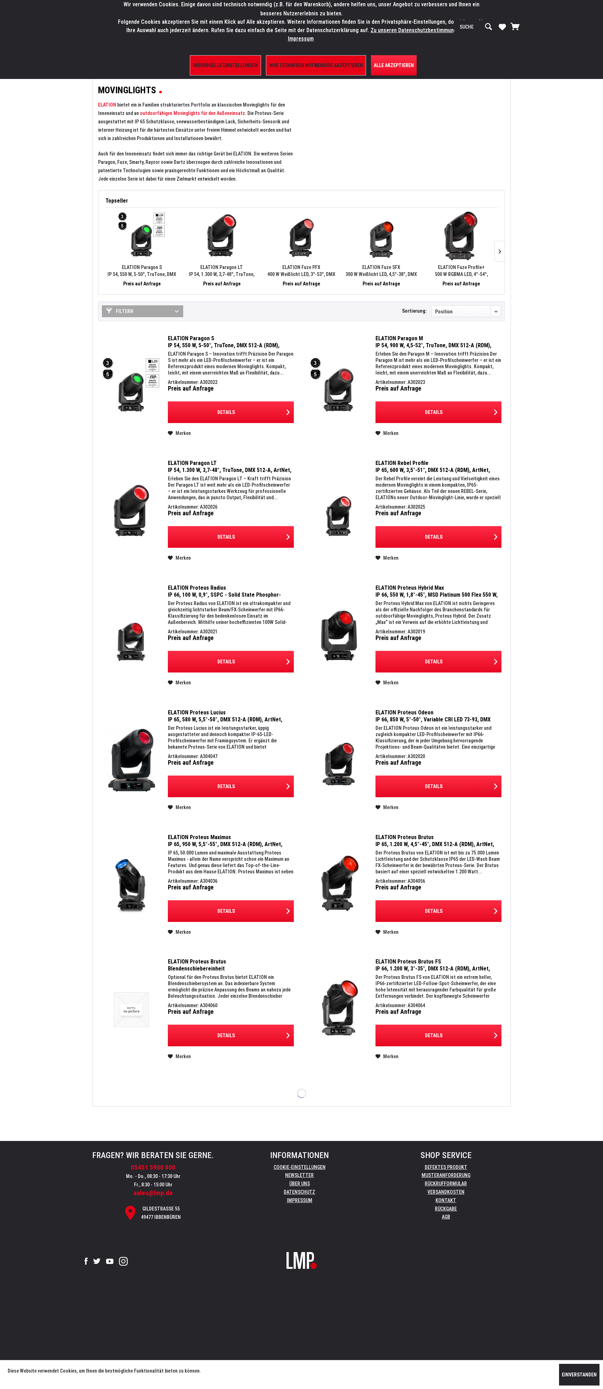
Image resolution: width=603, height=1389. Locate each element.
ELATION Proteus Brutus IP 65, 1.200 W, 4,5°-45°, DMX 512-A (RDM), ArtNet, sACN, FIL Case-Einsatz (434, 841)
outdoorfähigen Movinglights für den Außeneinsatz (192, 113)
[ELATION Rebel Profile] (338, 511)
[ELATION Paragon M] (338, 386)
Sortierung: (414, 311)
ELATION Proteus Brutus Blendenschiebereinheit (197, 965)
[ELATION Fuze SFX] (381, 235)
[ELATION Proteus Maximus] (131, 885)
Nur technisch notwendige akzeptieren (316, 65)
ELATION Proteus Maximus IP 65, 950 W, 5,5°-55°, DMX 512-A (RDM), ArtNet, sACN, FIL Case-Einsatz (225, 841)
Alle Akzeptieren (394, 65)
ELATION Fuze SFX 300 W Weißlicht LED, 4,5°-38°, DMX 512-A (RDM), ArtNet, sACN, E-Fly (381, 271)
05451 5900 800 (153, 1167)
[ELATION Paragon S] (141, 235)
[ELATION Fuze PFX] (301, 235)
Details (226, 412)
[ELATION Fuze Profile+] (461, 235)
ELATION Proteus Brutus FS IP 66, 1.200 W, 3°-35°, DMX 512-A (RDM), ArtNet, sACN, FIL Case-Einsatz (432, 965)
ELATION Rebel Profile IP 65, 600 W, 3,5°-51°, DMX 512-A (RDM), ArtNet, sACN (432, 467)
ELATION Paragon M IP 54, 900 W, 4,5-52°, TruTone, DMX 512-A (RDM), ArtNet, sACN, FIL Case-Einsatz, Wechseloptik (433, 342)
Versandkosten (445, 1192)
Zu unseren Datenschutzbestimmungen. (417, 30)
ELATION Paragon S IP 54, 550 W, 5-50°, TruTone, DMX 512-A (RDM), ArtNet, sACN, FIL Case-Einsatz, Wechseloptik (141, 271)
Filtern (124, 311)
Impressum (299, 1200)
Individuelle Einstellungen (225, 65)
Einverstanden (579, 1374)
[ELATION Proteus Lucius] (131, 760)
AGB (446, 1217)
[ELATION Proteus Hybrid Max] (338, 635)
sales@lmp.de (153, 1193)
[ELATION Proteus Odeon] (338, 760)
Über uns (299, 1183)
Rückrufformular (446, 1183)
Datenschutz (299, 1192)
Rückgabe (446, 1209)
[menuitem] (476, 27)
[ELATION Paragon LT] (221, 235)
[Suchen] (489, 27)
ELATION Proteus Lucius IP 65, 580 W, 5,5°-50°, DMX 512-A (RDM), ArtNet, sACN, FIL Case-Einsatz (225, 716)
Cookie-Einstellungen (300, 1167)
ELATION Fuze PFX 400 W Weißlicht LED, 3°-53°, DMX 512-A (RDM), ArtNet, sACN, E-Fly (301, 271)
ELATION (107, 105)
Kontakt (446, 1200)
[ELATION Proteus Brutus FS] (338, 1009)
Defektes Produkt (446, 1167)
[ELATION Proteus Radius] (131, 635)
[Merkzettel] (502, 26)
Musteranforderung (446, 1175)
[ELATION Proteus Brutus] (338, 885)
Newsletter (299, 1175)
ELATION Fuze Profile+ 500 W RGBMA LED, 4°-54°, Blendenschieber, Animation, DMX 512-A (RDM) (461, 271)
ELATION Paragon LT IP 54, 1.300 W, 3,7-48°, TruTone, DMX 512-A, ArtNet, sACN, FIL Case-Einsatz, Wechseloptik (221, 271)
